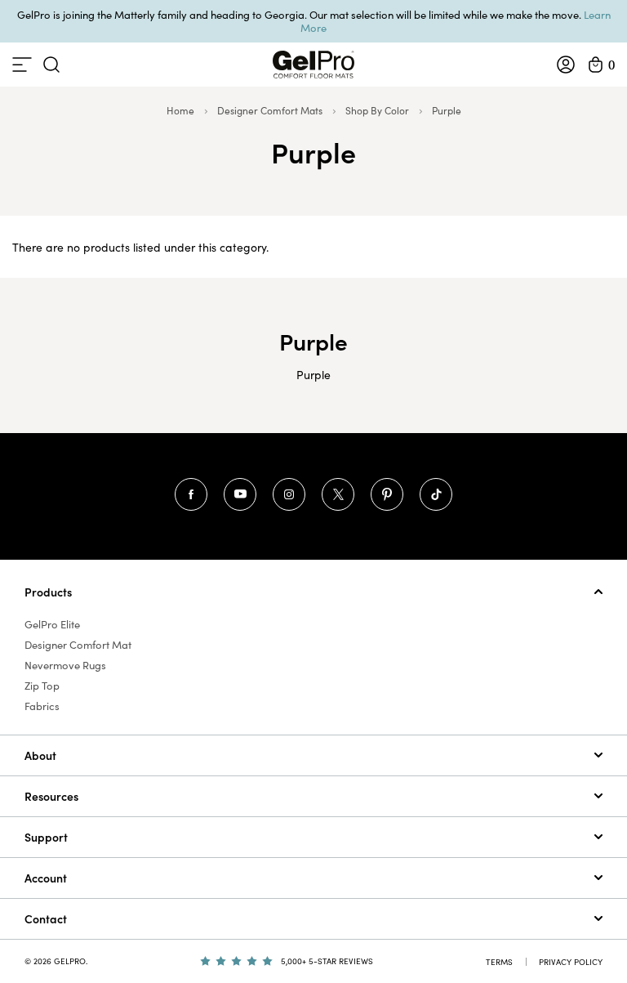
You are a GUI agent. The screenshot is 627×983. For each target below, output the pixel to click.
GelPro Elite (52, 624)
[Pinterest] (387, 494)
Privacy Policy (571, 961)
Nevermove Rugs (65, 665)
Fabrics (42, 706)
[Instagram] (289, 494)
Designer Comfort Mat (77, 644)
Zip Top (42, 685)
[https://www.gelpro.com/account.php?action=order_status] (566, 65)
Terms (499, 961)
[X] (338, 494)
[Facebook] (191, 494)
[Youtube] (240, 494)
